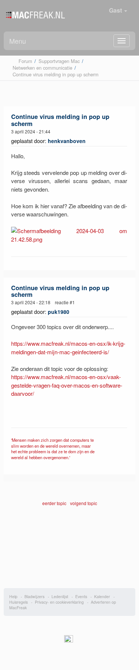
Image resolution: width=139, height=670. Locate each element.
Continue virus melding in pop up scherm (60, 119)
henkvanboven (67, 141)
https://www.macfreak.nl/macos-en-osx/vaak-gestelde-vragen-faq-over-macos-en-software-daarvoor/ (66, 385)
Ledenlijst (60, 596)
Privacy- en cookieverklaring (59, 602)
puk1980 (58, 311)
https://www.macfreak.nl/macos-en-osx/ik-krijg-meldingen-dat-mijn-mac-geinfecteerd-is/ (68, 347)
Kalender (102, 596)
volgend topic (83, 503)
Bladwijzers (34, 596)
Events (81, 596)
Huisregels (18, 602)
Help (13, 596)
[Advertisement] (69, 553)
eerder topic (55, 503)
